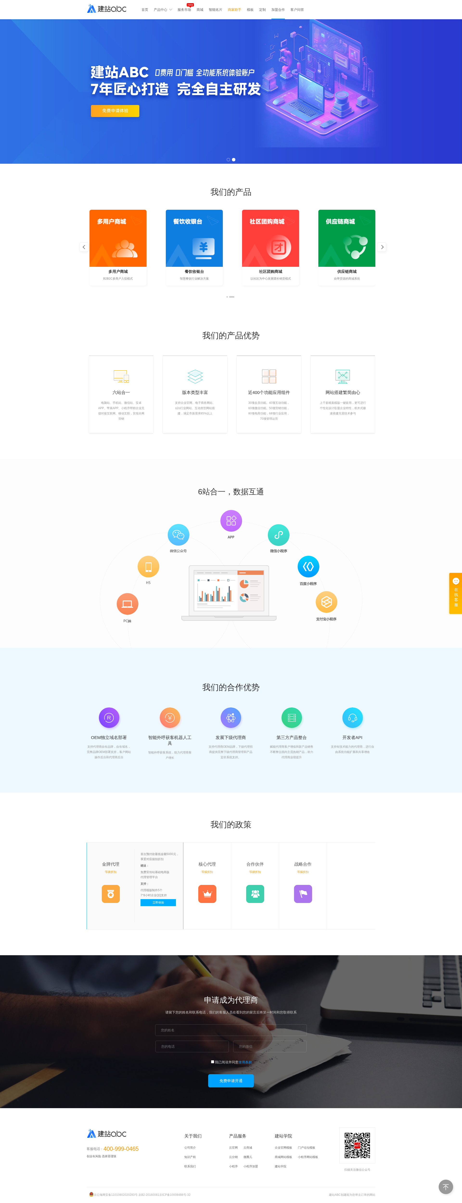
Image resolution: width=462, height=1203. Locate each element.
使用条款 (245, 1062)
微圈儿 (248, 1157)
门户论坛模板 (306, 1147)
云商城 (248, 1147)
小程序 (233, 1166)
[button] (227, 297)
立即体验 (158, 902)
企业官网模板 (283, 1147)
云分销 (233, 1157)
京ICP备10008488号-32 (175, 1194)
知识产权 (190, 1157)
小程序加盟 (251, 1166)
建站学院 (280, 1166)
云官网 (233, 1147)
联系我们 (190, 1166)
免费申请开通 (231, 1081)
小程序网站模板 (308, 1157)
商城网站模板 (283, 1157)
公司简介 (190, 1147)
